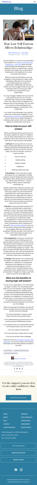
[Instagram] (22, 369)
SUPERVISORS (25, 420)
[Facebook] (14, 369)
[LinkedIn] (19, 369)
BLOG (5, 420)
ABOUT (5, 417)
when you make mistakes (17, 225)
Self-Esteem (25, 52)
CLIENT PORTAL (26, 427)
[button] (34, 2)
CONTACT (6, 424)
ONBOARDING (25, 424)
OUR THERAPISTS (26, 417)
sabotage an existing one (14, 116)
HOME (5, 414)
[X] (17, 369)
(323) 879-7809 (12, 435)
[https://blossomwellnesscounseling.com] (6, 2)
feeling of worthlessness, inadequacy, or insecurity (19, 63)
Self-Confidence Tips (14, 52)
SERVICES (24, 414)
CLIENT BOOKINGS (9, 427)
